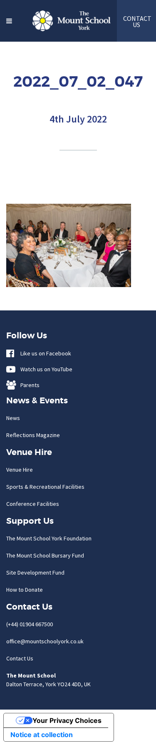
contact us (136, 21)
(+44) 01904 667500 (29, 624)
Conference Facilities (32, 504)
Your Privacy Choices (67, 720)
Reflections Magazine (33, 435)
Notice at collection (41, 734)
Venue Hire (19, 469)
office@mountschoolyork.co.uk (45, 641)
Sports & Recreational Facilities (45, 486)
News (13, 418)
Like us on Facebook (44, 353)
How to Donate (24, 589)
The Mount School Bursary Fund (45, 555)
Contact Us (19, 658)
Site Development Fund (35, 572)
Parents (28, 385)
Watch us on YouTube (44, 369)
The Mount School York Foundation (49, 538)
